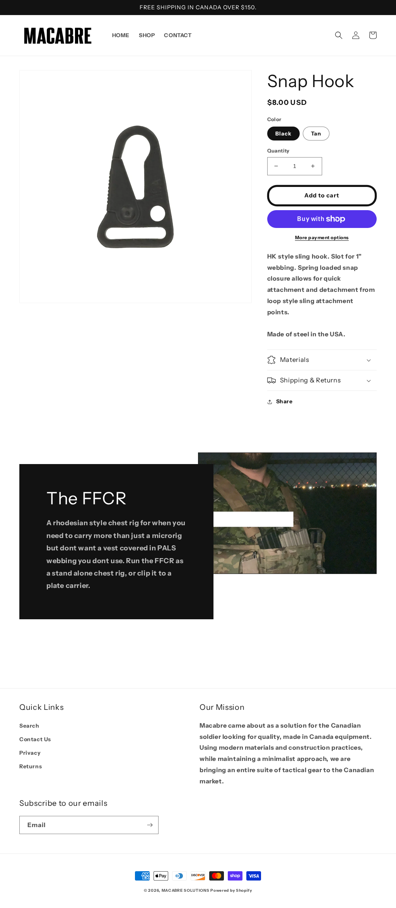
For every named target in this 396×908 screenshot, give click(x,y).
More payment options (322, 237)
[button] (338, 35)
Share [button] (284, 401)
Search (29, 725)
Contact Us (35, 739)
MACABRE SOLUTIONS (186, 890)
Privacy (30, 752)
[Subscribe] (149, 825)
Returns (30, 766)
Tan (316, 133)
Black (283, 133)
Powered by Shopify (231, 890)
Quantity (278, 150)
